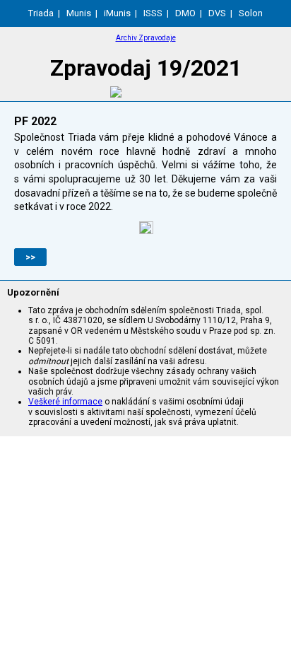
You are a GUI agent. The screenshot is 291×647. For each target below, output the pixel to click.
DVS (217, 13)
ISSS (152, 13)
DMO (185, 13)
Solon (251, 13)
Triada (41, 13)
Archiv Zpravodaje (146, 38)
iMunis (117, 13)
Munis (78, 13)
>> (30, 257)
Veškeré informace (65, 402)
